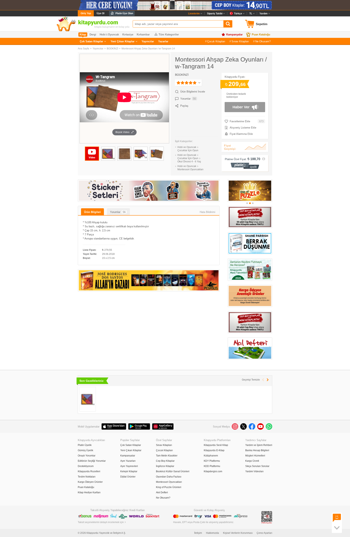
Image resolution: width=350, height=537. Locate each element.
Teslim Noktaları (86, 476)
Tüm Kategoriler (169, 34)
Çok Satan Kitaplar (91, 41)
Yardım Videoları (254, 471)
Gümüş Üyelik (85, 450)
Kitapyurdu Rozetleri (89, 471)
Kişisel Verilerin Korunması (238, 533)
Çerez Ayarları (264, 533)
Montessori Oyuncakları (169, 482)
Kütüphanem (211, 455)
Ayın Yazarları (128, 460)
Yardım (263, 13)
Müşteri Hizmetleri (255, 455)
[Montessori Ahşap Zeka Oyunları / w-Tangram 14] (87, 399)
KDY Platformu (212, 460)
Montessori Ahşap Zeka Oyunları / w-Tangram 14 (148, 48)
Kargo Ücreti (252, 460)
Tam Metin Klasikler (166, 455)
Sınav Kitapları (240, 41)
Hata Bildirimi (207, 212)
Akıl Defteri (162, 492)
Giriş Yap (86, 13)
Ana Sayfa (83, 48)
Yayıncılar (148, 41)
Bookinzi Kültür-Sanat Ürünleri (172, 471)
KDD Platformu (212, 466)
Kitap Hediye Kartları (89, 492)
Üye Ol (100, 13)
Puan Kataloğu (261, 34)
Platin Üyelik (85, 445)
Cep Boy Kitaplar (165, 460)
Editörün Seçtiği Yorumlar (92, 460)
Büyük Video (122, 132)
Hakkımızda (212, 533)
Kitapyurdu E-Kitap (214, 450)
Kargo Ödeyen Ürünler (90, 482)
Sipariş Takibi (214, 13)
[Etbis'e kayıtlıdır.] (266, 517)
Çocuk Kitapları (216, 41)
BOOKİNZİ (112, 48)
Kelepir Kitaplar (128, 471)
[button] (247, 203)
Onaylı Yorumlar (86, 455)
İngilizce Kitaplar (165, 466)
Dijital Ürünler (128, 476)
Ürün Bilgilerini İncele (192, 91)
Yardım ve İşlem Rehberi (258, 445)
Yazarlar (163, 41)
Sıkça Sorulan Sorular (257, 466)
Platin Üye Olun (124, 13)
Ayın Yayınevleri (129, 466)
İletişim (198, 533)
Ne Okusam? (263, 41)
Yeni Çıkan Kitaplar (122, 41)
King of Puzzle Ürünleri (168, 487)
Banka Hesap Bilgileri (257, 450)
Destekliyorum (86, 466)
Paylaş (184, 105)
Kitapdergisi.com (213, 471)
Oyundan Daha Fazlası (168, 476)
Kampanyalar (234, 34)
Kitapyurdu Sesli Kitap (216, 445)
